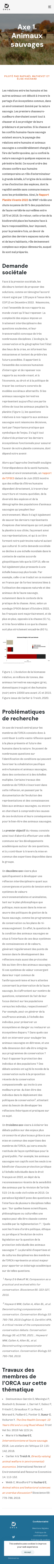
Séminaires (13, 1558)
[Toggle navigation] (43, 7)
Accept (27, 1552)
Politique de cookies (40, 1540)
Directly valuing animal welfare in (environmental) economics (26, 1461)
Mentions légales (40, 1528)
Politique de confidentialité (40, 1534)
